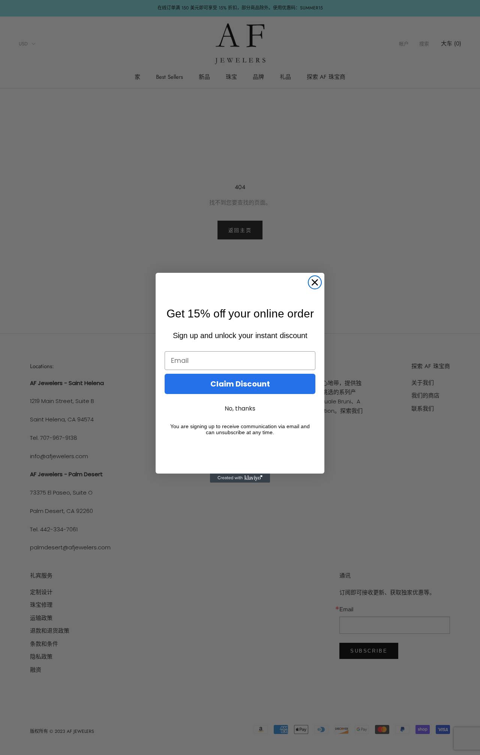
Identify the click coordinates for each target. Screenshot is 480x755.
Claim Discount (240, 384)
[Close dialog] (314, 282)
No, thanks (240, 408)
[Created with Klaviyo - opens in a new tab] (240, 478)
